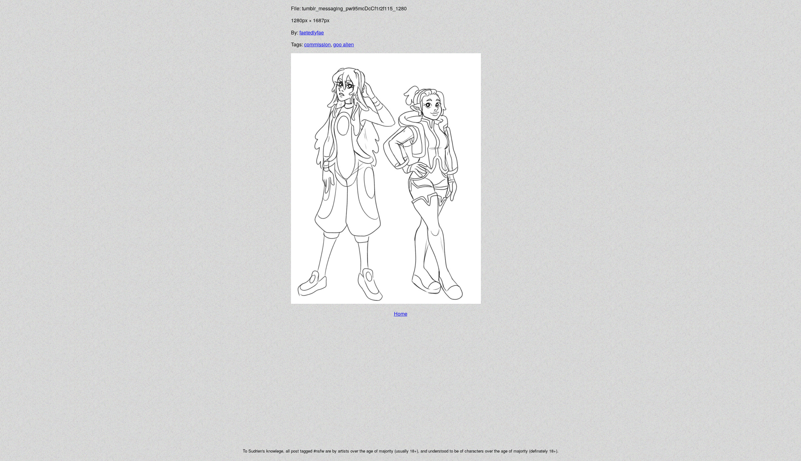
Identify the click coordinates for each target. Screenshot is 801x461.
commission (317, 44)
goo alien (343, 44)
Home (400, 313)
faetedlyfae (311, 32)
